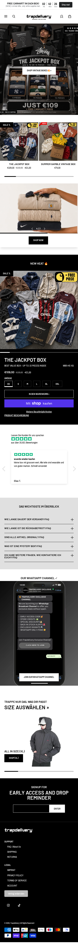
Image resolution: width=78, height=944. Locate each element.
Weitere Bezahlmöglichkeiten (39, 411)
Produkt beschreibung (16, 415)
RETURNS (12, 856)
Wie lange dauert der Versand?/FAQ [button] (26, 519)
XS (8, 384)
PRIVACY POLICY (15, 875)
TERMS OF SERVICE (17, 880)
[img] (41, 439)
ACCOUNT (12, 885)
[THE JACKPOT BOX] (19, 141)
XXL (57, 384)
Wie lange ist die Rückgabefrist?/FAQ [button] (27, 528)
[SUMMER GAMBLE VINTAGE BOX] (58, 141)
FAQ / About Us (14, 846)
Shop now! (66, 4)
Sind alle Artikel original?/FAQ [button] (24, 537)
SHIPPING (12, 851)
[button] (4, 468)
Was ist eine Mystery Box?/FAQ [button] (23, 546)
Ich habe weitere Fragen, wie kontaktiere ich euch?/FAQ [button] (32, 556)
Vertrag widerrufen (16, 893)
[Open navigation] (8, 16)
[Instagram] (8, 905)
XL (46, 384)
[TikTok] (19, 905)
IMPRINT (11, 870)
